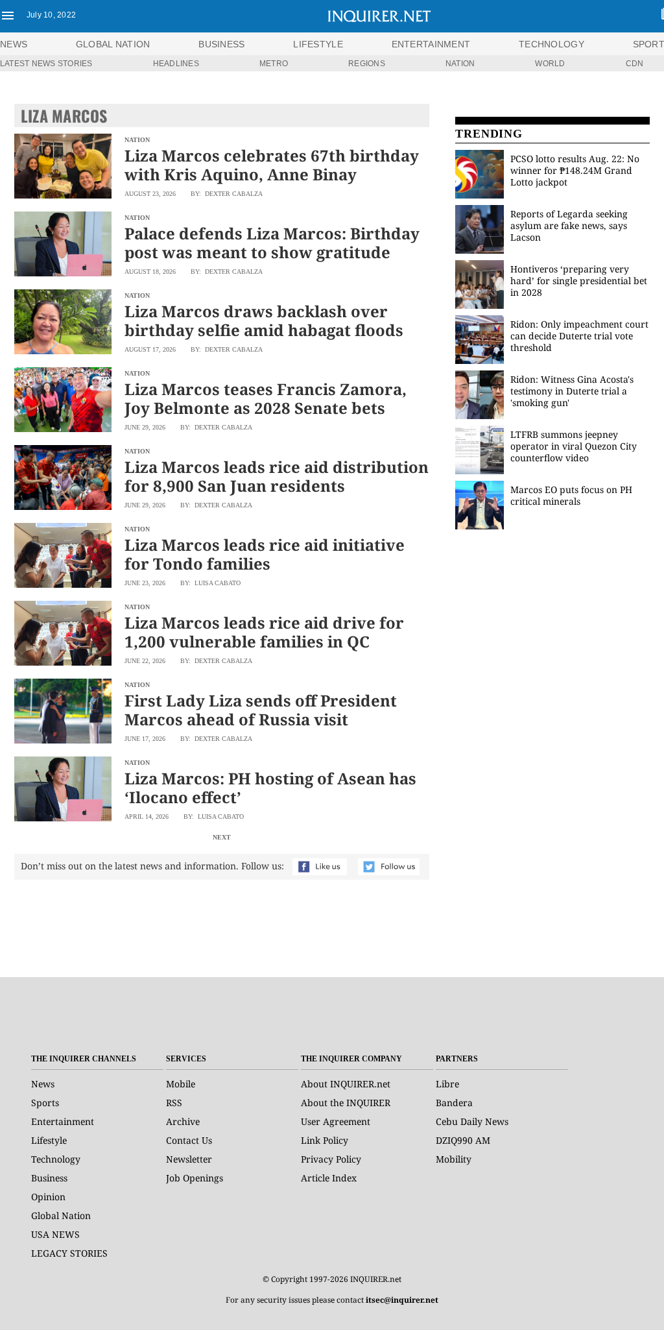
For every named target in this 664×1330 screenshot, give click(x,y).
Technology (55, 1159)
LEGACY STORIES (69, 1253)
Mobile (180, 1084)
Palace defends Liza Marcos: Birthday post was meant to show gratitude (272, 243)
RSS (174, 1102)
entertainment (431, 44)
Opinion (48, 1197)
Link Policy (324, 1140)
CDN (635, 63)
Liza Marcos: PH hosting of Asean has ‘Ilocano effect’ (270, 788)
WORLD (550, 63)
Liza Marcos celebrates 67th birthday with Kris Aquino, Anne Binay (271, 165)
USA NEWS (55, 1234)
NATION (460, 63)
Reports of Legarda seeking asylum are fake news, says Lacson (569, 225)
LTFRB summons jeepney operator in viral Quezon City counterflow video (573, 446)
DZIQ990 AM (463, 1140)
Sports (45, 1102)
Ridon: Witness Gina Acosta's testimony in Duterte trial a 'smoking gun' (572, 391)
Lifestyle (49, 1140)
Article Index (329, 1178)
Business (49, 1178)
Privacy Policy (331, 1159)
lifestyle (318, 44)
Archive (183, 1121)
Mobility (453, 1159)
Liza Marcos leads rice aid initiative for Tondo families (264, 554)
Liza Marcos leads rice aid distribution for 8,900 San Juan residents (276, 476)
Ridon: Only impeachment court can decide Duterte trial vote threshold (579, 336)
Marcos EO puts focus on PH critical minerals (571, 495)
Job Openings (194, 1178)
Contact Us (189, 1140)
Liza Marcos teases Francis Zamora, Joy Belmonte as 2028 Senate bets (265, 398)
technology (551, 44)
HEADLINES (176, 63)
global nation (113, 44)
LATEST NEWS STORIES (46, 63)
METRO (273, 63)
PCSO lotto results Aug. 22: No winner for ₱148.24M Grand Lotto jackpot (574, 170)
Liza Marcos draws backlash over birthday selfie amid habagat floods (263, 320)
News (13, 44)
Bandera (454, 1102)
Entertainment (62, 1121)
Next (222, 837)
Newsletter (189, 1159)
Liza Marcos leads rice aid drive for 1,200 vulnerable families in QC (264, 632)
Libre (447, 1084)
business (221, 44)
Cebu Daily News (472, 1121)
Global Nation (61, 1215)
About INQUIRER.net (345, 1084)
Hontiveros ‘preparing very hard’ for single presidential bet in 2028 (578, 280)
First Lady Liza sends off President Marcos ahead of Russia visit (260, 710)
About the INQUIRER (345, 1102)
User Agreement (335, 1121)
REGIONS (366, 63)
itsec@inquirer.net (402, 1299)
